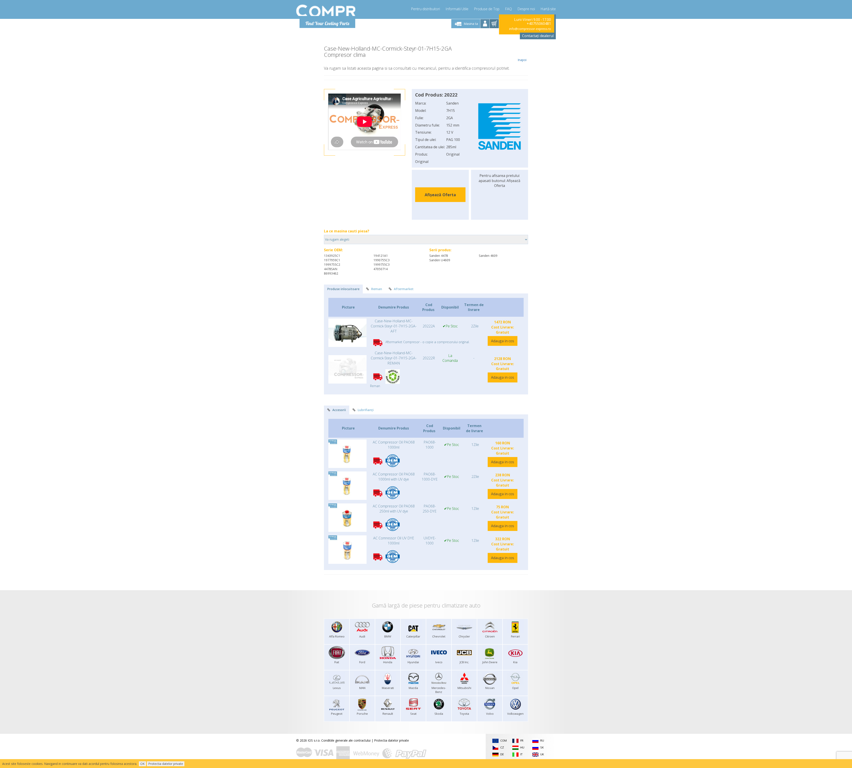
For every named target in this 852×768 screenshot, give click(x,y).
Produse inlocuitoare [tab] (343, 289)
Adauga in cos (502, 340)
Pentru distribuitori (425, 9)
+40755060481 (539, 23)
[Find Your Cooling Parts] (326, 10)
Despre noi (526, 9)
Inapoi (522, 60)
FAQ (508, 9)
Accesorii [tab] (339, 410)
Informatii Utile (457, 9)
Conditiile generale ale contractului (346, 740)
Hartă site (548, 9)
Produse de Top (486, 9)
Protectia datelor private (391, 740)
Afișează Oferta (440, 194)
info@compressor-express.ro (530, 29)
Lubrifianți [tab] (366, 410)
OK (142, 764)
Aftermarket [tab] (404, 289)
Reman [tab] (376, 289)
